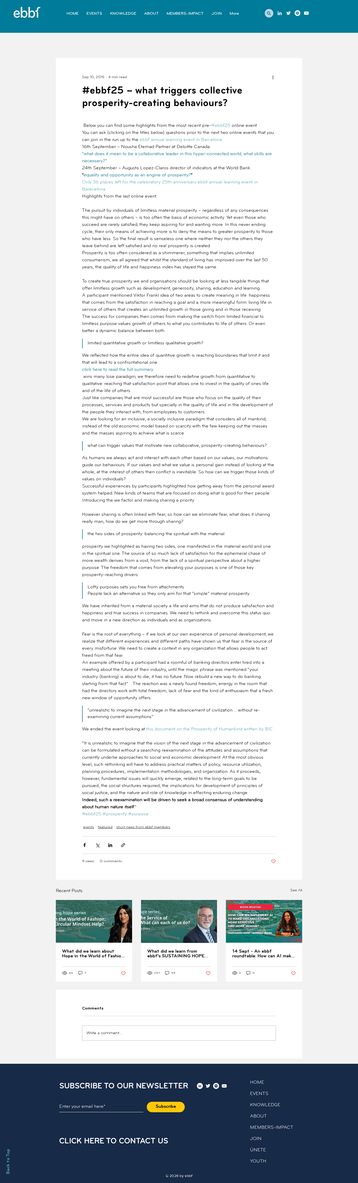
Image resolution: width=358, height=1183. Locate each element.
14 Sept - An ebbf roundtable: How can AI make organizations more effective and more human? (263, 954)
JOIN (256, 1139)
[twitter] (288, 13)
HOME (257, 1082)
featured (105, 827)
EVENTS (259, 1094)
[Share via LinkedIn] (110, 845)
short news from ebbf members (143, 827)
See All (296, 890)
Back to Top (8, 1161)
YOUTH (258, 1161)
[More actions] (273, 77)
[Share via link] (123, 845)
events (88, 827)
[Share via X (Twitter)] (97, 845)
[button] (269, 13)
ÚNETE (258, 1150)
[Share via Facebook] (84, 845)
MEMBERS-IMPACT (271, 1127)
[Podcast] (297, 13)
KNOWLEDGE (265, 1105)
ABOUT (258, 1116)
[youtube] (306, 13)
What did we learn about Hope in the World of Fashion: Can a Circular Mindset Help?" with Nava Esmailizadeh (93, 954)
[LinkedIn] (280, 13)
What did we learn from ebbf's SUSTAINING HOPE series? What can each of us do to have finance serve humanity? (177, 954)
